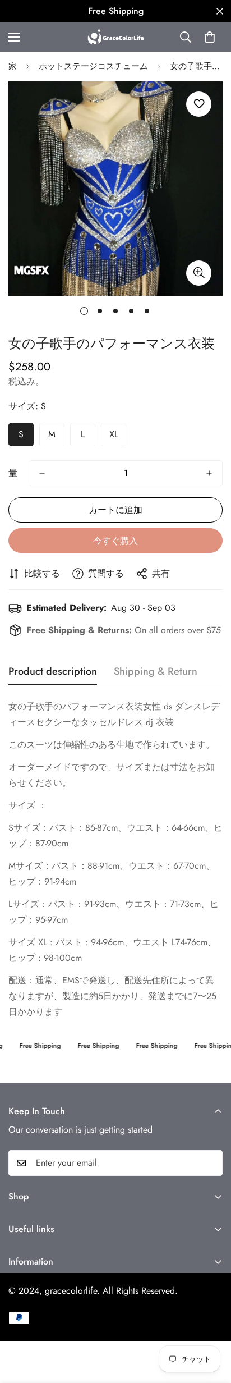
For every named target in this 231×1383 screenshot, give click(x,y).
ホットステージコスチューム (93, 66)
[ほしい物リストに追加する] (198, 104)
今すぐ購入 (115, 540)
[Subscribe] (210, 1163)
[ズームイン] (198, 273)
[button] (210, 37)
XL (113, 434)
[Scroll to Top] (211, 1323)
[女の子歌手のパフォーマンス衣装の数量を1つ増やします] (209, 473)
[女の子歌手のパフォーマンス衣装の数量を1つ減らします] (42, 473)
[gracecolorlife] (115, 37)
